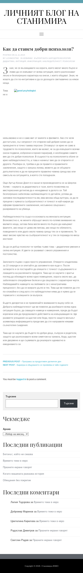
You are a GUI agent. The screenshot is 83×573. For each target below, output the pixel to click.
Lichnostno (12, 58)
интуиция (21, 61)
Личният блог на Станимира (41, 16)
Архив (7, 429)
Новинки (27, 58)
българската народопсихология (52, 58)
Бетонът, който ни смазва (18, 454)
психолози (69, 61)
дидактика (8, 61)
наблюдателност (51, 61)
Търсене (11, 396)
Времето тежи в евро (15, 460)
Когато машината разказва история (23, 473)
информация (34, 61)
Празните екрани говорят (17, 467)
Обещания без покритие (17, 480)
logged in (21, 379)
